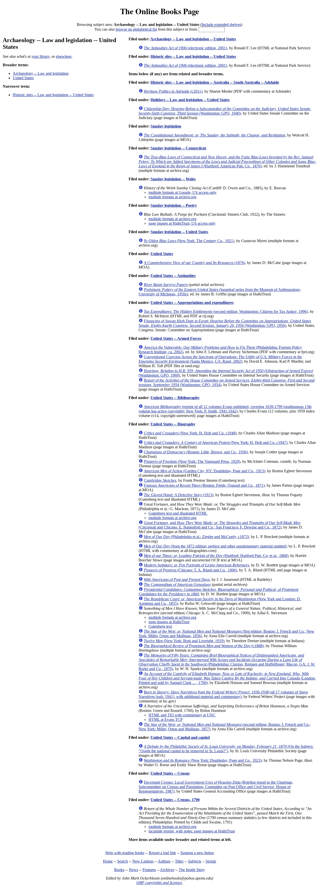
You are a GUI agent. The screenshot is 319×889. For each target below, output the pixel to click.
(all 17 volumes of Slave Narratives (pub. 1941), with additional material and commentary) (223, 694)
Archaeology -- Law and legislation (41, 73)
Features (149, 870)
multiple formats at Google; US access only (183, 192)
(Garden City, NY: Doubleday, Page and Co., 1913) (204, 471)
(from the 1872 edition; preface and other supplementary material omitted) (215, 546)
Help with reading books (124, 853)
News (133, 870)
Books (119, 870)
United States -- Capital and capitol (180, 737)
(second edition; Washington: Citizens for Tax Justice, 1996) (226, 311)
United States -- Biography (173, 424)
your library (40, 56)
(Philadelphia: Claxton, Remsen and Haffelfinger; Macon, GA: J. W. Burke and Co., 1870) (227, 662)
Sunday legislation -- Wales (173, 179)
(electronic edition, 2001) (185, 48)
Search (122, 861)
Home (108, 861)
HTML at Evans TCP (166, 719)
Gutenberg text (160, 626)
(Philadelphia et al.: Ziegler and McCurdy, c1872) (196, 537)
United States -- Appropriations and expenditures (192, 302)
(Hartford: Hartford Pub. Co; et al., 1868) (216, 555)
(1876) (194, 263)
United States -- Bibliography (175, 398)
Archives (167, 870)
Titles (179, 861)
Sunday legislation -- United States (179, 232)
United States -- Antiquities (173, 276)
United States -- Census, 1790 (175, 800)
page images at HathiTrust (169, 622)
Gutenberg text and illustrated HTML (178, 513)
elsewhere (64, 56)
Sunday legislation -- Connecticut (178, 148)
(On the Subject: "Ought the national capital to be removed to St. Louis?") (226, 748)
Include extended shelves (221, 24)
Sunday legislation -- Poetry (174, 205)
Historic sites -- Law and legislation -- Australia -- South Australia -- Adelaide (215, 82)
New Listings (143, 861)
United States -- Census (170, 773)
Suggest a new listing (197, 853)
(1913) (178, 495)
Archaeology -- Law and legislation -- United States (193, 39)
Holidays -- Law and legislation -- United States (190, 100)
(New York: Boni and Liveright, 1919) (184, 641)
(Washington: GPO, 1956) (225, 323)
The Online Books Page (159, 11)
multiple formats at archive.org (172, 197)
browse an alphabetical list (136, 29)
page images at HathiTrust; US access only (182, 223)
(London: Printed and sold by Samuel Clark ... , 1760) (227, 678)
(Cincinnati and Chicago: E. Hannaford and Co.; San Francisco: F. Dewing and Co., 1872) (219, 525)
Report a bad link (162, 853)
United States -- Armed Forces (176, 338)
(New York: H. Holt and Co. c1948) (190, 433)
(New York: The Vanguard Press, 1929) (192, 461)
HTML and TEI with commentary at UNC (182, 715)
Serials (211, 861)
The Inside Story (192, 870)
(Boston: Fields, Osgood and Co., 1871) (204, 485)
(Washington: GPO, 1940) (225, 111)
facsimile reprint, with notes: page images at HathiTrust (192, 831)
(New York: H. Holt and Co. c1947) (215, 442)
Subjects (194, 861)
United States (23, 78)
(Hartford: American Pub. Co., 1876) (227, 161)
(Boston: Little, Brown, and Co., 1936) (196, 452)
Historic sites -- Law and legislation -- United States (53, 95)
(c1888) (204, 646)
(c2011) (173, 91)
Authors (164, 861)
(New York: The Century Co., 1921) (189, 241)
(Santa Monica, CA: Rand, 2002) (220, 359)
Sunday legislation (166, 126)
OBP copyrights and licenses (159, 883)
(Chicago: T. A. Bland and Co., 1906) (190, 570)
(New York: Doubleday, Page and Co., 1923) (203, 760)
